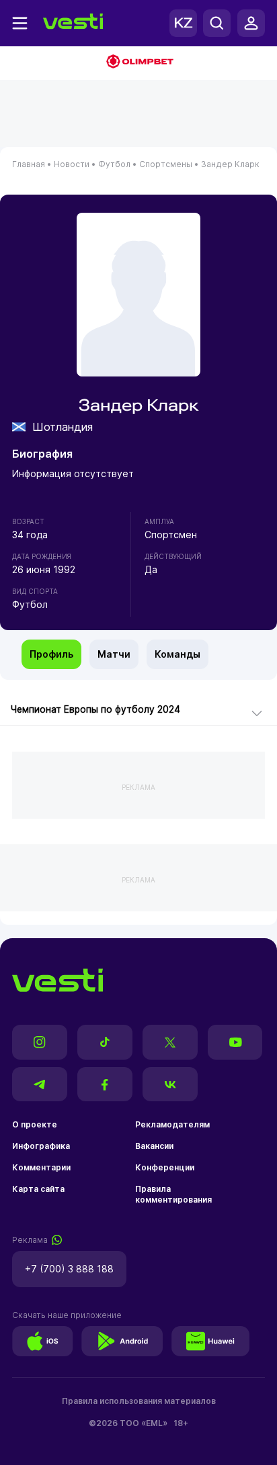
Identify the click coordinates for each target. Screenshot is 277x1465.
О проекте (34, 1124)
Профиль (51, 654)
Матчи (113, 654)
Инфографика (41, 1146)
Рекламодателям (172, 1124)
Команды (177, 654)
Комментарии (41, 1167)
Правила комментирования (173, 1194)
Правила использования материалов (139, 1401)
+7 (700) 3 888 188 (69, 1268)
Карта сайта (38, 1189)
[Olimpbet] (138, 63)
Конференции (164, 1167)
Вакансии (154, 1146)
